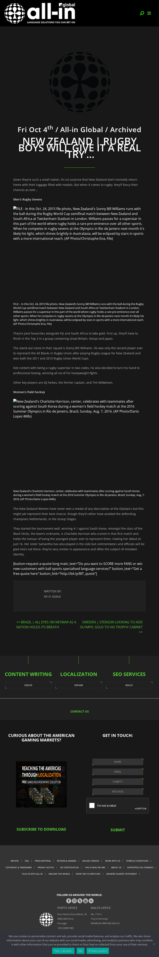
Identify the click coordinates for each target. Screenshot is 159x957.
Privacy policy (98, 950)
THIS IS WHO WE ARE (95, 867)
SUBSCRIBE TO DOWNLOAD (41, 829)
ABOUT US (116, 867)
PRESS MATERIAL (43, 861)
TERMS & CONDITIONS (137, 861)
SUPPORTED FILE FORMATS (140, 867)
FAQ (27, 861)
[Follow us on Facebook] (68, 900)
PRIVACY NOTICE (46, 867)
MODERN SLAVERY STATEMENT (121, 874)
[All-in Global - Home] (39, 13)
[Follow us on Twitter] (79, 900)
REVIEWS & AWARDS (66, 861)
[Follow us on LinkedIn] (91, 900)
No (81, 950)
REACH (129, 685)
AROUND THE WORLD (59, 874)
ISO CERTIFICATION (69, 867)
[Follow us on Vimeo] (85, 900)
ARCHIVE (15, 861)
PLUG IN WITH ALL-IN (32, 874)
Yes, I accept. (63, 950)
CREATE (28, 685)
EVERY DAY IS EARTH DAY (88, 874)
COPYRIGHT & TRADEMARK (19, 867)
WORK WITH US (112, 861)
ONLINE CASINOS (90, 861)
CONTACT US (79, 711)
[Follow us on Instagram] (74, 900)
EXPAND (78, 685)
